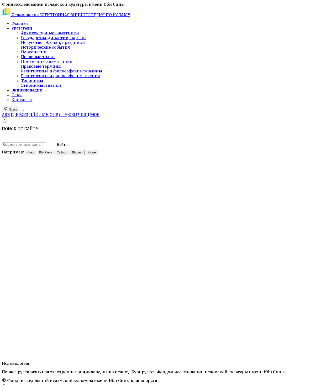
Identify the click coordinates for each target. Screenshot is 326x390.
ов (124, 218)
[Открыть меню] (22, 110)
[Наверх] (4, 385)
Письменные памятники (47, 61)
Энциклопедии (26, 90)
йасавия (15, 335)
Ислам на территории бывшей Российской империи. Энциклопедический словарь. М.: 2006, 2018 (132, 327)
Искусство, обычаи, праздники (53, 42)
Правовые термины (41, 66)
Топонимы (32, 80)
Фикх (30, 152)
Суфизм (62, 152)
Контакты (21, 99)
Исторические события (45, 47)
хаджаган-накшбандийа (86, 244)
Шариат (77, 152)
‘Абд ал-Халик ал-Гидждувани (133, 244)
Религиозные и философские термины (61, 71)
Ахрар (214, 244)
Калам (92, 152)
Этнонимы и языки (41, 85)
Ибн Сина (45, 152)
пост (48, 335)
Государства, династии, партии (53, 37)
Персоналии (34, 52)
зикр (5, 335)
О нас (16, 94)
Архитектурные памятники (50, 32)
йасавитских (106, 218)
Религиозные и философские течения (60, 75)
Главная (19, 23)
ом (10, 252)
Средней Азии (17, 277)
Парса (189, 244)
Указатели (21, 28)
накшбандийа (148, 248)
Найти (62, 144)
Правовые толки (38, 56)
